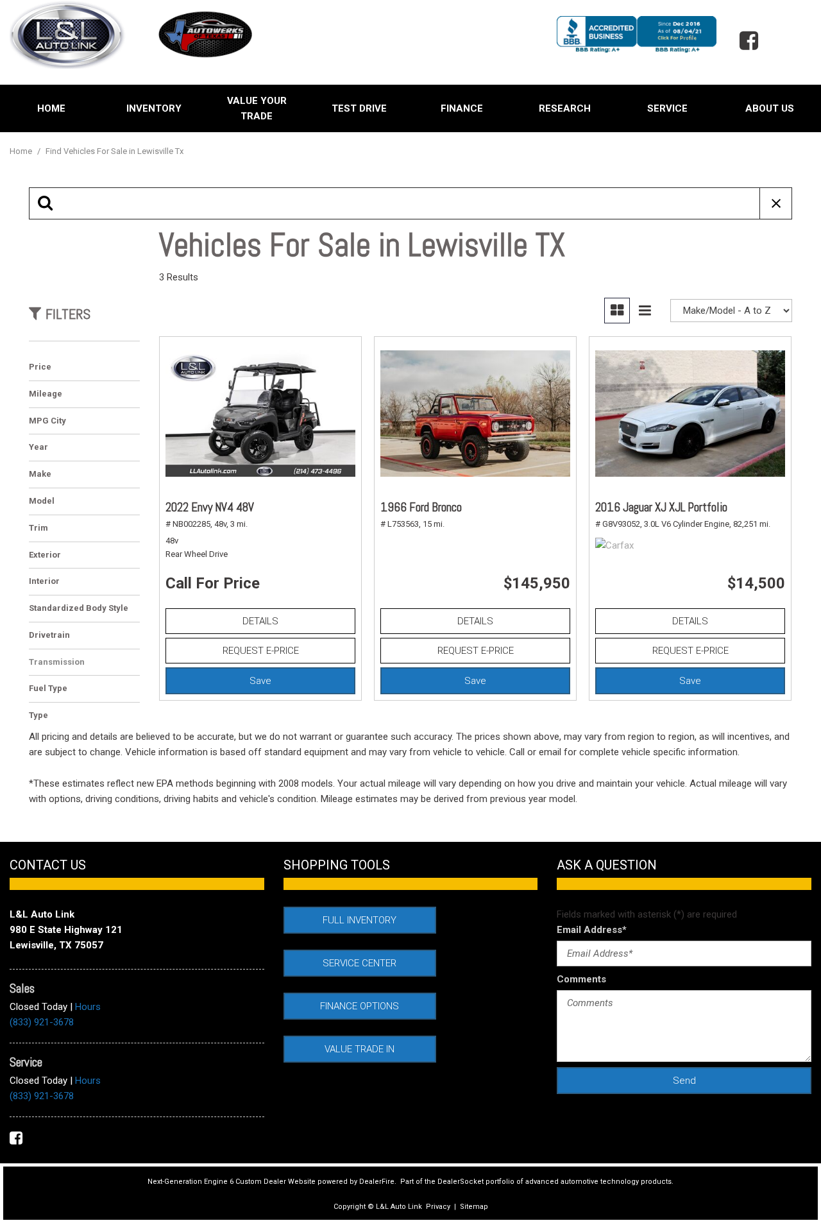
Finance (462, 108)
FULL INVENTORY (359, 920)
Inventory (154, 108)
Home (51, 108)
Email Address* (592, 930)
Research (565, 108)
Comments (581, 979)
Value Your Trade (257, 108)
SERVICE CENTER (359, 963)
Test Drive (359, 108)
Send (684, 1080)
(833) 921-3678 (42, 1022)
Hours (88, 1007)
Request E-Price (261, 650)
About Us (769, 108)
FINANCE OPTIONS (359, 1006)
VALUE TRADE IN (359, 1049)
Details (260, 621)
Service (667, 108)
